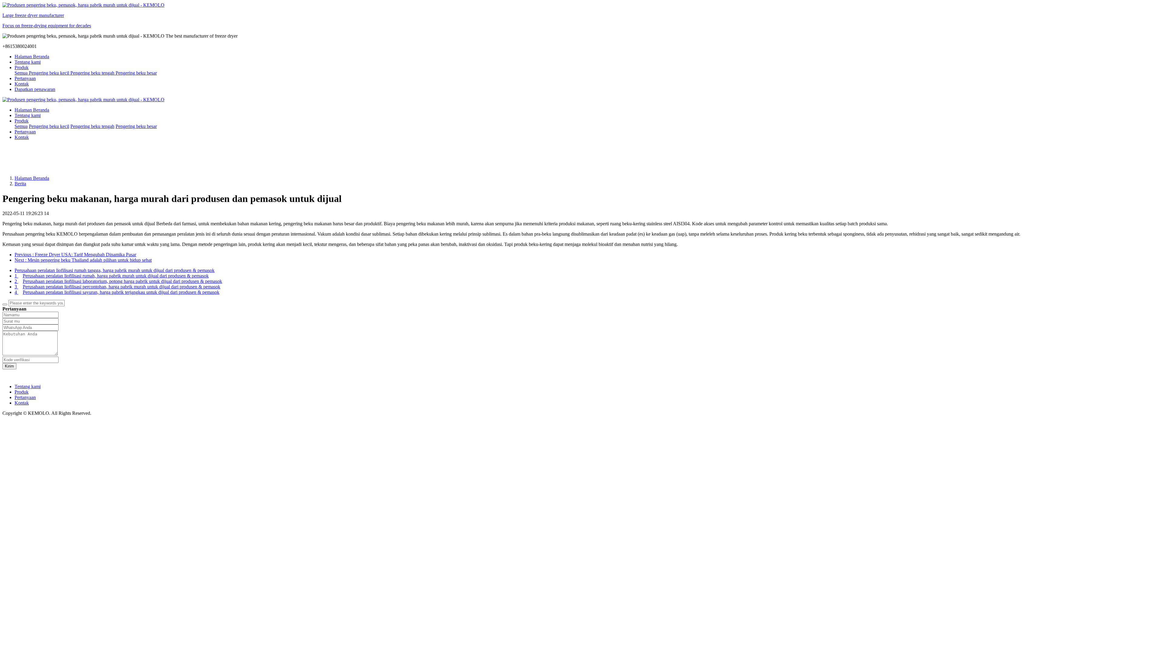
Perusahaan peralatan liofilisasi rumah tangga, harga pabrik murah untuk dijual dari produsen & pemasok (114, 270)
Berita (20, 183)
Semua (22, 73)
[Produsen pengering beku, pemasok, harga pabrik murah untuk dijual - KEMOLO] (582, 99)
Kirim (9, 366)
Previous (75, 254)
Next (83, 260)
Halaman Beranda (32, 56)
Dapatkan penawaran (35, 89)
